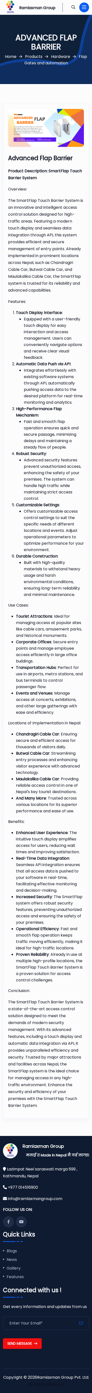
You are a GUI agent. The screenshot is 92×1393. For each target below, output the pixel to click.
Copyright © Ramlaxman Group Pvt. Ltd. (46, 1377)
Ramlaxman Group (43, 1146)
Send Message (19, 1343)
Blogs (12, 1251)
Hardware (60, 56)
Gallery (14, 1268)
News (12, 1259)
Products (33, 56)
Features (15, 1277)
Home (10, 56)
